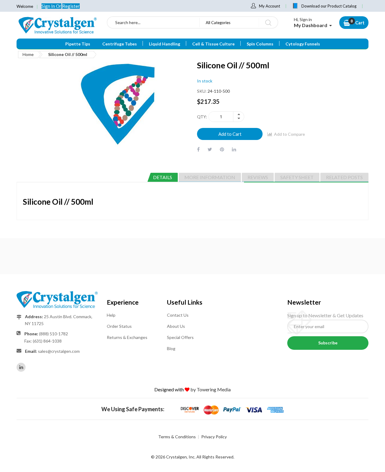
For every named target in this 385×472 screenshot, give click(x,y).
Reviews (258, 177)
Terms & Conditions (177, 436)
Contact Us (178, 315)
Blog (171, 348)
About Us (176, 326)
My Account (269, 6)
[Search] (268, 22)
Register (71, 6)
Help (111, 315)
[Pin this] (222, 149)
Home (28, 54)
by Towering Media (210, 389)
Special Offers (180, 337)
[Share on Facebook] (198, 149)
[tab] (162, 177)
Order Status (119, 326)
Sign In (49, 6)
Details (162, 177)
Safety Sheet (297, 177)
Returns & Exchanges (127, 337)
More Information (209, 177)
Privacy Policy (214, 436)
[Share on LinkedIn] (234, 149)
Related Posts (344, 177)
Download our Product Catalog (328, 6)
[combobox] (153, 22)
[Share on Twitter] (210, 149)
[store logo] (57, 25)
